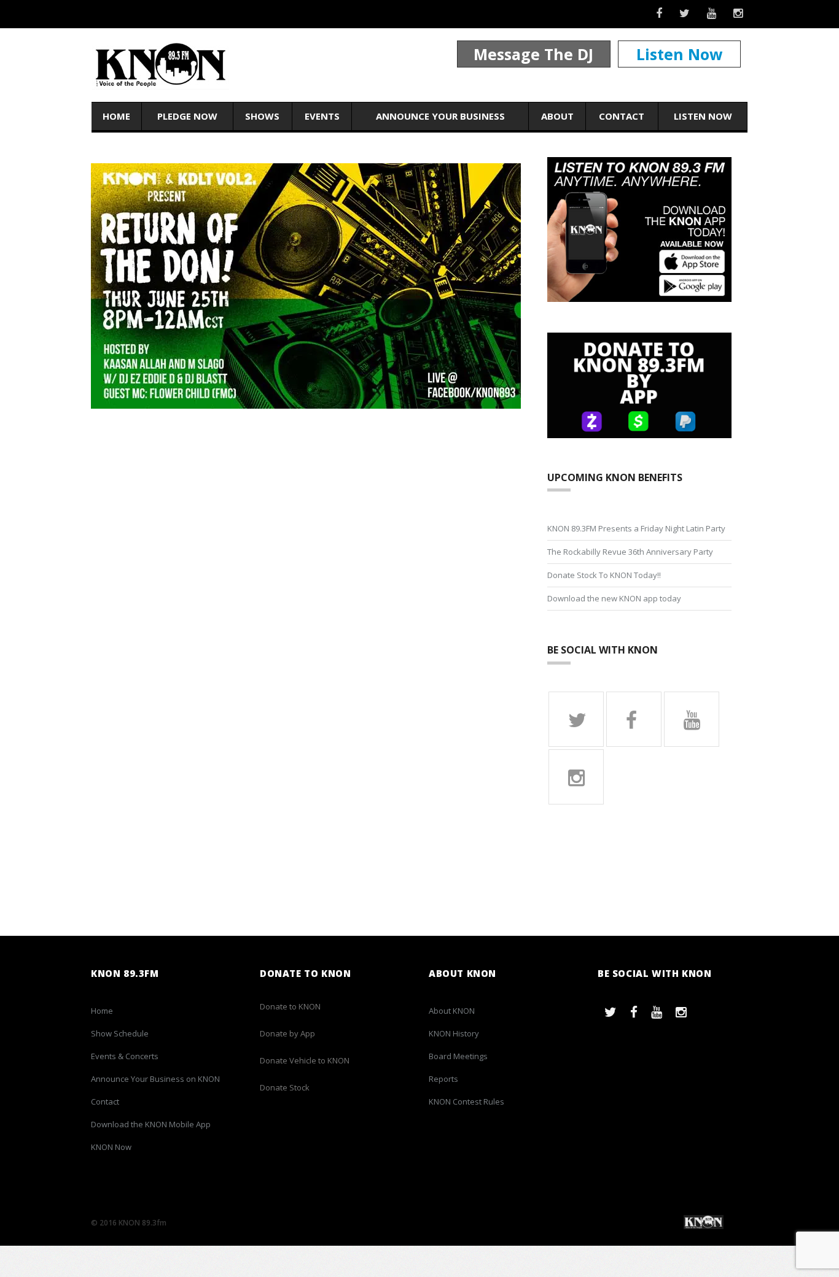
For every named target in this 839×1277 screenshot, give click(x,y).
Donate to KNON (290, 1006)
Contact (621, 116)
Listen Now (679, 54)
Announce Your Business (440, 116)
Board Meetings (458, 1056)
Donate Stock (285, 1087)
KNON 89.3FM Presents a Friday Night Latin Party (636, 528)
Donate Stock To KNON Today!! (604, 575)
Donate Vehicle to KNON (304, 1060)
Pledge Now (187, 116)
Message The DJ (533, 54)
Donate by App (287, 1033)
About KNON (452, 1010)
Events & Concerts (124, 1056)
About (557, 116)
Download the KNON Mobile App (151, 1124)
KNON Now (111, 1146)
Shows (262, 116)
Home (116, 116)
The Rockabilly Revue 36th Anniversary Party (630, 551)
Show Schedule (120, 1033)
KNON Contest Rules (466, 1101)
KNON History (454, 1033)
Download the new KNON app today (614, 598)
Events (322, 116)
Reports (443, 1078)
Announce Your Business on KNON (155, 1078)
